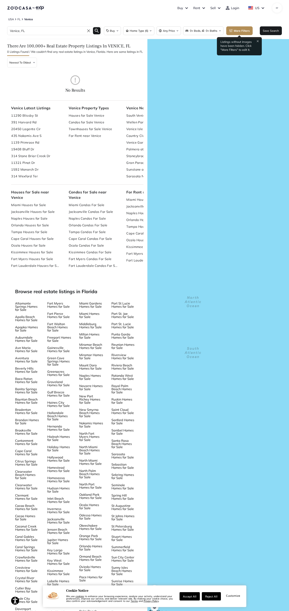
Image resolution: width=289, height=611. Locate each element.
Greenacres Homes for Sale (58, 373)
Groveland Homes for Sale (58, 383)
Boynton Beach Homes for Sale (26, 400)
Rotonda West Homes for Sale (122, 377)
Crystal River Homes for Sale (26, 579)
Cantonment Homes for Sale (26, 442)
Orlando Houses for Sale (30, 225)
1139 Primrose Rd (25, 142)
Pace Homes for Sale (90, 578)
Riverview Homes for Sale (122, 356)
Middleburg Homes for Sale (90, 325)
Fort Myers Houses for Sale (32, 259)
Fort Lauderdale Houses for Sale (36, 266)
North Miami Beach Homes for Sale (89, 450)
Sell (213, 8)
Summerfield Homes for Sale (122, 548)
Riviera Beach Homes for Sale (122, 366)
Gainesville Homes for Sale (58, 349)
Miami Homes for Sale (89, 315)
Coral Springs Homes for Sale (26, 548)
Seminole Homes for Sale (122, 486)
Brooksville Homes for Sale (26, 431)
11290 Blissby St (24, 115)
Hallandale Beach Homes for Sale (57, 416)
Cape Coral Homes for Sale (26, 452)
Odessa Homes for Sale (90, 516)
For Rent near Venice (85, 136)
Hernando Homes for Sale (58, 427)
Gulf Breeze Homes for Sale (58, 393)
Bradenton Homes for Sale (26, 411)
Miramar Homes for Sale (91, 356)
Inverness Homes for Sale (58, 510)
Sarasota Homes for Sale (122, 455)
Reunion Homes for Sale (122, 346)
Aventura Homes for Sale (26, 359)
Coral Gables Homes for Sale (26, 538)
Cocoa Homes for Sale (25, 517)
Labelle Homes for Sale (58, 582)
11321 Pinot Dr (23, 163)
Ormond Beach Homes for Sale (90, 558)
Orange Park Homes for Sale (90, 537)
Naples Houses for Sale (29, 218)
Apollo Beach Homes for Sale (26, 318)
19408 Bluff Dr (22, 149)
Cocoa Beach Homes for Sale (26, 507)
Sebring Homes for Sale (122, 476)
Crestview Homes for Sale (26, 569)
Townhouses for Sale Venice (90, 129)
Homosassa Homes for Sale (58, 479)
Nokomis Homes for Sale (91, 424)
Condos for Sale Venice (86, 122)
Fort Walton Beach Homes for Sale (57, 327)
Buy (180, 8)
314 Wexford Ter (24, 176)
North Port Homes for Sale (90, 485)
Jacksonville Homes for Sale (58, 520)
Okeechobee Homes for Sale (90, 527)
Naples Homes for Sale (90, 377)
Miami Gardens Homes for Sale (90, 304)
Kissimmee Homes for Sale (58, 572)
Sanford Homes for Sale (122, 421)
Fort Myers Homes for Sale (58, 304)
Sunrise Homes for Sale (122, 582)
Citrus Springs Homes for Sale (26, 462)
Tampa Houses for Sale (29, 232)
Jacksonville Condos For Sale (91, 212)
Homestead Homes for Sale (58, 469)
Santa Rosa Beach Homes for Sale (121, 444)
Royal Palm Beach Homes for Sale (121, 389)
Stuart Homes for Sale (121, 538)
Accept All (189, 596)
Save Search (271, 31)
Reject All (211, 596)
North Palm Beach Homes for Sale (89, 474)
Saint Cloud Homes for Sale (122, 411)
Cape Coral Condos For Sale (90, 239)
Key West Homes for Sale (58, 562)
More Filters (242, 31)
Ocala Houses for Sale (28, 245)
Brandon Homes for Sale (27, 421)
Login (235, 8)
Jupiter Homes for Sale (57, 541)
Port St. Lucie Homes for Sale (122, 325)
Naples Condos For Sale (87, 218)
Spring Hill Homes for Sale (122, 497)
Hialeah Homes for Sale (58, 438)
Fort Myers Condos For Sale (90, 259)
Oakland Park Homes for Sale (90, 496)
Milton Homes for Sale (89, 335)
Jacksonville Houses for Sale (33, 212)
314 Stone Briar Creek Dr (30, 156)
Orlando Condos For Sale (88, 225)
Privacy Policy (151, 601)
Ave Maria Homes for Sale (26, 349)
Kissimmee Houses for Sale (32, 252)
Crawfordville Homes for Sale (26, 558)
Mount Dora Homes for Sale (90, 366)
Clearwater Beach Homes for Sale (25, 475)
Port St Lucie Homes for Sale (122, 304)
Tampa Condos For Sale (87, 232)
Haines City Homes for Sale (58, 404)
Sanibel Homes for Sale (122, 431)
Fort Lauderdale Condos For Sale (93, 266)
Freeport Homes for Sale (59, 339)
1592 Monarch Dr (25, 169)
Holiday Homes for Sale (58, 448)
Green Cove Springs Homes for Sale (58, 361)
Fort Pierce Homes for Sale (58, 315)
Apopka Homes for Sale (26, 328)
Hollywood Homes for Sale (58, 458)
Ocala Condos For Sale (86, 245)
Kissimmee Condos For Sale (90, 252)
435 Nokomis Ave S (26, 136)
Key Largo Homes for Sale (58, 551)
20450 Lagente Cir (26, 129)
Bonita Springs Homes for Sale (26, 390)
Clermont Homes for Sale (26, 497)
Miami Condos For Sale (86, 205)
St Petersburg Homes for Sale (122, 527)
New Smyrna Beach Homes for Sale (89, 413)
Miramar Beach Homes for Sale (90, 346)
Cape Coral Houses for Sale (32, 239)
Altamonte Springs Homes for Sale (26, 306)
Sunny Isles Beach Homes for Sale (121, 571)
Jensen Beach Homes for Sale (58, 531)
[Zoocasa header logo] (25, 8)
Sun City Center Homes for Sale (122, 558)
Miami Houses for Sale (28, 205)
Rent (196, 8)
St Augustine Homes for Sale (122, 507)
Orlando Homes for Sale (90, 547)
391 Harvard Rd (24, 122)
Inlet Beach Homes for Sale (58, 500)
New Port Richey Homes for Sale (89, 399)
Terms (134, 601)
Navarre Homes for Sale (91, 387)
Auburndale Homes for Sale (26, 339)
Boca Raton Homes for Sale (26, 380)
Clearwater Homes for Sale (26, 486)
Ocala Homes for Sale (89, 506)
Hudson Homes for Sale (58, 489)
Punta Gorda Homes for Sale (122, 335)
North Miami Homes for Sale (90, 462)
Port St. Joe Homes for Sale (122, 315)
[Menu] (277, 8)
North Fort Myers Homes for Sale (89, 436)
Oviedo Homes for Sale (90, 568)
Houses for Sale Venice (86, 115)
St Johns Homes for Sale (122, 517)
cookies (79, 596)
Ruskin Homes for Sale (121, 400)
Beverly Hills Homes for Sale (26, 370)
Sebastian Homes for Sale (122, 466)
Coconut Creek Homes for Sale (26, 527)
